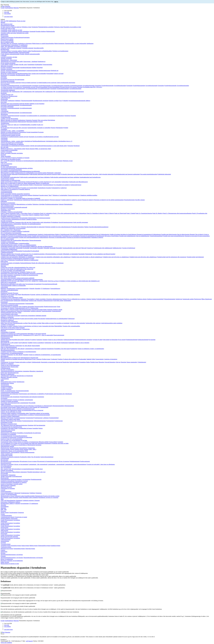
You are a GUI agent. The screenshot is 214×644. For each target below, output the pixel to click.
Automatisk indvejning (48, 326)
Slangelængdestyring (13, 372)
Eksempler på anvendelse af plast (72, 27)
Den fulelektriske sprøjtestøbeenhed (10, 177)
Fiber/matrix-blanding (32, 121)
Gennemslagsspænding (32, 70)
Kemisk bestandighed (32, 132)
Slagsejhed (40, 67)
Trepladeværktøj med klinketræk (195, 257)
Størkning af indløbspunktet (31, 260)
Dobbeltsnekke (25, 300)
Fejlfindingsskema (5, 368)
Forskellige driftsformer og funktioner (10, 216)
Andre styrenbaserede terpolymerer (66, 82)
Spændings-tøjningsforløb (13, 67)
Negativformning (5, 395)
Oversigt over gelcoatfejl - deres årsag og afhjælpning (101, 464)
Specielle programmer (6, 221)
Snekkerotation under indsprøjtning (41, 222)
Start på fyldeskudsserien (102, 234)
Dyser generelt (122, 339)
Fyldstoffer (3, 55)
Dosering (3, 184)
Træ (2, 425)
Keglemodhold (35, 251)
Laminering (43, 348)
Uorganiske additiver (16, 51)
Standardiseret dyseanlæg (44, 187)
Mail (24, 641)
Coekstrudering (63, 294)
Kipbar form (4, 372)
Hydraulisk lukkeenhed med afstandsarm (72, 174)
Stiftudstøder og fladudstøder (70, 254)
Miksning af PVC (18, 335)
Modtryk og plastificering (42, 183)
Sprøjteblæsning (5, 383)
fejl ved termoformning (16, 439)
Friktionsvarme (34, 308)
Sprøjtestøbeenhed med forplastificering (90, 177)
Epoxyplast (4, 102)
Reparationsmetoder (6, 463)
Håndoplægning (5, 448)
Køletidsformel (27, 200)
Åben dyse (3, 187)
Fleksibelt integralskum (33, 472)
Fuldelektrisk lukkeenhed (164, 174)
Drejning (3, 553)
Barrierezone (197, 299)
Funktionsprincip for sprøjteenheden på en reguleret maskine (31, 172)
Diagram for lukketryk (88, 200)
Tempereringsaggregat (73, 195)
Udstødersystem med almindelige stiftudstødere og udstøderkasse (18, 257)
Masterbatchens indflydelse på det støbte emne (13, 284)
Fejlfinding (3, 212)
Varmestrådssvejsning (19, 548)
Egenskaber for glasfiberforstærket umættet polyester (14, 136)
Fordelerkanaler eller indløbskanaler (102, 248)
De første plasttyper (6, 27)
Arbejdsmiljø (4, 138)
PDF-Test (3, 21)
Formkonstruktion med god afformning (23, 405)
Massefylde (4, 73)
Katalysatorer (4, 502)
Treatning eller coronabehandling (9, 243)
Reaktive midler (27, 51)
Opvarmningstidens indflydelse (9, 414)
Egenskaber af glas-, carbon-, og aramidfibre (12, 130)
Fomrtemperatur (38, 418)
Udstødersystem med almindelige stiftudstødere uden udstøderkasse (53, 257)
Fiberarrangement (13, 121)
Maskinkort (4, 209)
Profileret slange (46, 359)
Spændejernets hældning (25, 195)
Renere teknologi (30, 148)
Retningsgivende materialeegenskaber (33, 279)
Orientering (67, 115)
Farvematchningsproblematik (49, 284)
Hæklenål (3, 251)
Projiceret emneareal (55, 200)
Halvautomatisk (23, 218)
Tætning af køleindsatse (57, 263)
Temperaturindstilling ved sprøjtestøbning (11, 279)
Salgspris (61, 204)
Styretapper (12, 362)
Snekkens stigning (142, 299)
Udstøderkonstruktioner (7, 252)
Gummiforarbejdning (6, 515)
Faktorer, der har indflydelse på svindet (11, 411)
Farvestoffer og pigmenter (20, 46)
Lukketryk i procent (76, 200)
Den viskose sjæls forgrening (8, 276)
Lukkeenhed (57, 172)
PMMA (22, 281)
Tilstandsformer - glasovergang (9, 60)
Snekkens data (32, 300)
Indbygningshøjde (74, 362)
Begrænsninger (9, 520)
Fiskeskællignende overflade (20, 323)
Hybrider (65, 127)
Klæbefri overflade (54, 100)
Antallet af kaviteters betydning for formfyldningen (123, 234)
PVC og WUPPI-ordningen (8, 160)
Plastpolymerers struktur (7, 39)
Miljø (2, 499)
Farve (60, 100)
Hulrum (40, 428)
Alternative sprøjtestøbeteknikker (9, 290)
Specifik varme (23, 64)
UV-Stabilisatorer (45, 288)
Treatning (44, 339)
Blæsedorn (101, 362)
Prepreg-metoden (14, 449)
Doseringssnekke (39, 306)
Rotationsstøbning (5, 445)
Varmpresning (31, 448)
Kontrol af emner (5, 439)
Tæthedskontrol (142, 362)
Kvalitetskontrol (10, 374)
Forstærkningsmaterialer (22, 288)
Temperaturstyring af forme (8, 430)
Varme (58, 306)
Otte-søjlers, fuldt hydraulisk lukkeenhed (103, 174)
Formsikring (82, 362)
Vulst (19, 342)
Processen (15, 293)
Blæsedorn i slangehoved (36, 371)
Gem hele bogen (8, 16)
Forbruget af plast (58, 27)
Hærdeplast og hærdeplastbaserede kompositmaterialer (30, 160)
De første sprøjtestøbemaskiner (9, 166)
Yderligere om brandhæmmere (60, 51)
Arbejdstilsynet (28, 141)
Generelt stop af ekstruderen (27, 315)
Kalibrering (24, 342)
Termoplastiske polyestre (28, 87)
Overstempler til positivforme (24, 437)
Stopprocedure (14, 366)
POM (49, 281)
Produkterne (4, 293)
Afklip (93, 359)
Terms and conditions (6, 642)
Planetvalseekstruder (58, 335)
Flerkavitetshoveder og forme (8, 381)
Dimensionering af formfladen (9, 433)
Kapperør (22, 327)
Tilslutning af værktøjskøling (59, 195)
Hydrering (8, 157)
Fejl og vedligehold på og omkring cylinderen (79, 299)
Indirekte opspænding (17, 194)
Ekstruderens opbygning (7, 296)
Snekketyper (179, 299)
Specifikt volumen (140, 200)
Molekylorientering (59, 43)
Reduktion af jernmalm (23, 157)
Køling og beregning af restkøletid (31, 198)
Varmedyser (90, 248)
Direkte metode (5, 512)
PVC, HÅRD (32, 281)
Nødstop (86, 227)
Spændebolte (16, 299)
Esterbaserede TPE (40, 91)
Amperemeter (4, 303)
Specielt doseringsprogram (66, 222)
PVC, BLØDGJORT (41, 281)
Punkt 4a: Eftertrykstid (120, 213)
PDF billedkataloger (11, 21)
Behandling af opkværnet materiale (37, 333)
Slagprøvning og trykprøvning (25, 375)
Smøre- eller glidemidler (7, 46)
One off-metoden (35, 457)
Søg (2, 24)
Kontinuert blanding (16, 479)
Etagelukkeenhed (87, 174)
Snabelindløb (19, 248)
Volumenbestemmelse (169, 299)
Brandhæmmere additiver (7, 503)
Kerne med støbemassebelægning (18, 425)
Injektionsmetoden (5, 452)
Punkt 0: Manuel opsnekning (8, 213)
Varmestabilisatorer (6, 45)
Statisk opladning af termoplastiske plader (18, 413)
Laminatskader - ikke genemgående (38, 464)
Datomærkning (5, 264)
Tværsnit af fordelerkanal (128, 248)
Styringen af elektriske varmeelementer (22, 399)
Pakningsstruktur (14, 272)
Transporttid (8, 476)
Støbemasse (6, 425)
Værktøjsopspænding (6, 191)
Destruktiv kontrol (18, 497)
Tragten (3, 306)
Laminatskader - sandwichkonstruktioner (75, 464)
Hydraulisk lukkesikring (77, 227)
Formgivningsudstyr (6, 491)
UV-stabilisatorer (23, 45)
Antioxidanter (14, 45)
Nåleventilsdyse (5, 189)
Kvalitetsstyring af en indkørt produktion (11, 231)
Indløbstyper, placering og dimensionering (41, 246)
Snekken (94, 299)
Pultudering (4, 457)
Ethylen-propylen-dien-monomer (9, 536)
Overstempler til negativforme (8, 437)
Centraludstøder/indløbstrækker (9, 249)
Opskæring (39, 339)
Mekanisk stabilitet (44, 442)
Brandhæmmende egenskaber (40, 100)
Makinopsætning (5, 485)
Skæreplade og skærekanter (48, 362)
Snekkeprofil (29, 181)
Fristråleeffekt (4, 248)
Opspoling (9, 351)
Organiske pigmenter (15, 48)
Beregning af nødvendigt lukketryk (40, 200)
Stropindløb (53, 248)
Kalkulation (4, 201)
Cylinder (20, 297)
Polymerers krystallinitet (7, 40)
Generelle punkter (17, 484)
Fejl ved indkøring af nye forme (9, 443)
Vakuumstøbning (15, 452)
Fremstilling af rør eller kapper (62, 348)
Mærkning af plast (68, 160)
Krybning (3, 67)
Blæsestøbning (55, 294)
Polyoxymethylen (17, 87)
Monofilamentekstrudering (8, 350)
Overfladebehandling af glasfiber (28, 124)
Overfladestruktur (5, 272)
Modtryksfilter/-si (5, 309)
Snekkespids (17, 300)
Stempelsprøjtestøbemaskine (8, 168)
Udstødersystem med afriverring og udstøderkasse (116, 257)
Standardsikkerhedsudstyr (7, 225)
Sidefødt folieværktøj (6, 339)
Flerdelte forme (94, 362)
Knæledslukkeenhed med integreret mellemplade (127, 174)
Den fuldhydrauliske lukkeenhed (9, 174)
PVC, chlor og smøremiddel (45, 335)
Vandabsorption (11, 73)
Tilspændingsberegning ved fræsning (33, 557)
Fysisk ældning (5, 64)
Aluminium (31, 425)
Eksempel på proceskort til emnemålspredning (78, 237)
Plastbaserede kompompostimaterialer (10, 133)
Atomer (10, 31)
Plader (19, 294)
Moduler (3, 22)
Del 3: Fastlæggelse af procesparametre (11, 233)
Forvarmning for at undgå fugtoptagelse (16, 333)
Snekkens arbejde (57, 309)
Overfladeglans (11, 260)
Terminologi (35, 27)
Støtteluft (89, 359)
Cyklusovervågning (6, 219)
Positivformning (15, 392)
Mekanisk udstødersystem (7, 254)
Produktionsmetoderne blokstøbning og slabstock (14, 482)
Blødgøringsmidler (13, 52)
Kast (5, 260)
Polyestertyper (4, 96)
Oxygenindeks (12, 75)
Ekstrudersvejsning (16, 545)
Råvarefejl (9, 487)
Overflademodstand (20, 70)
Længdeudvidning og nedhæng (25, 414)
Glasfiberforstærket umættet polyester (10, 135)
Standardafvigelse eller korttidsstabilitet (11, 240)
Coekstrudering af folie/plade (32, 348)
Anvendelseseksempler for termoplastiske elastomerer (70, 91)
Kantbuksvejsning (55, 545)
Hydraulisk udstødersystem (22, 254)
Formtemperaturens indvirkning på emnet (23, 258)
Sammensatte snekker (188, 299)
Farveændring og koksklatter (61, 323)
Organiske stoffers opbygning (8, 33)
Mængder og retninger (11, 120)
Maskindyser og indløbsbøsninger (9, 186)
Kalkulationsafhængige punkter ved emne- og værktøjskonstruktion (18, 245)
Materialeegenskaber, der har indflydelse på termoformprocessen (18, 408)
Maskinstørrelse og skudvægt (8, 204)
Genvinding (9, 151)
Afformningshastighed (58, 405)
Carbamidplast (4, 111)
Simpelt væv (4, 124)
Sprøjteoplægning (14, 448)
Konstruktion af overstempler (8, 434)
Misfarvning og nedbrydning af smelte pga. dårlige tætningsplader (18, 183)
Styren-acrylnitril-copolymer (28, 82)
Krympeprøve (18, 329)
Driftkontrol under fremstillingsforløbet (24, 496)
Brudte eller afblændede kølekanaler (41, 263)
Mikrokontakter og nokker (8, 172)
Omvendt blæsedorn (110, 362)
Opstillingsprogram (6, 218)
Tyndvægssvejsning (6, 547)
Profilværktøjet (5, 345)
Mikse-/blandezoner (206, 299)
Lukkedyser (63, 187)
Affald (49, 148)
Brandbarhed (4, 75)
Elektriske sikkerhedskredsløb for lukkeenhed (33, 227)
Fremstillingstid (19, 260)
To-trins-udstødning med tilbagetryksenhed (104, 254)
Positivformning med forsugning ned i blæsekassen (58, 393)
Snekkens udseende (36, 311)
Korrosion (41, 132)
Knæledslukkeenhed (23, 174)
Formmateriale (4, 362)
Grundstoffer (4, 31)
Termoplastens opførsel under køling (10, 419)
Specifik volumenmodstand (8, 70)
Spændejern (26, 194)
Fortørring (24, 306)
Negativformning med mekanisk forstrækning (32, 396)
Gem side (6, 12)
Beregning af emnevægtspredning (9, 237)
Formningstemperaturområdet (42, 414)
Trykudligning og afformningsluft (43, 405)
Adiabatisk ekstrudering (73, 294)
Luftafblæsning (5, 222)
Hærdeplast (4, 93)
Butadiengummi (5, 524)
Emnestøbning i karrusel (21, 481)
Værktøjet (3, 351)
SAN (15, 281)
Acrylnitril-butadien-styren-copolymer (46, 82)
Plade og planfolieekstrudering (9, 347)
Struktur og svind (30, 272)
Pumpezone (20, 311)
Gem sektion (7, 13)
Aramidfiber (4, 129)
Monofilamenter (25, 294)
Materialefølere (58, 326)
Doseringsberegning (129, 200)
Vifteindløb (46, 248)
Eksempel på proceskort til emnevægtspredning (197, 236)
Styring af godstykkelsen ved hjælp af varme (30, 326)
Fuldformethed (15, 416)
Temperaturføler (29, 303)
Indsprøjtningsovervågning (18, 219)
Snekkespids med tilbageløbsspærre (78, 181)
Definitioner (19, 500)
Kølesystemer (4, 261)
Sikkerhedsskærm (25, 357)
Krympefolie (152, 339)
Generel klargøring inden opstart (9, 314)
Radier (16, 428)
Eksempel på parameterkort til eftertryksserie (19, 236)
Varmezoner (23, 299)
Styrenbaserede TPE (6, 91)
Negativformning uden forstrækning (10, 396)
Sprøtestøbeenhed (5, 175)
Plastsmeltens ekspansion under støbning (11, 273)
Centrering (15, 326)
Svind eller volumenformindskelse (17, 267)
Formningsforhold (5, 392)
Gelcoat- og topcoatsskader (21, 464)
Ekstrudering (4, 291)
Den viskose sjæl (30, 267)
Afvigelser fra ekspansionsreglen (29, 275)
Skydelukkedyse (13, 189)
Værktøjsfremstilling (23, 243)
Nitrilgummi (4, 521)
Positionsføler (82, 359)
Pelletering (3, 294)
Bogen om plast (21, 21)
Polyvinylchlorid (5, 84)
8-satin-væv (40, 124)
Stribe (2, 380)
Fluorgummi (4, 533)
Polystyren (3, 82)
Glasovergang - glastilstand (30, 61)
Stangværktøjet (36, 345)
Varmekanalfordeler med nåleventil (71, 248)
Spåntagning (4, 551)
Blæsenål (3, 374)
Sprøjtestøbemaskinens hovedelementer (29, 171)
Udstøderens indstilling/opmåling (88, 195)
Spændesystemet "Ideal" (45, 195)
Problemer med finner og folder (60, 443)
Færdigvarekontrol (85, 461)
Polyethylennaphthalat (41, 87)
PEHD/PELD (4, 281)
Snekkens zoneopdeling (130, 299)
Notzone (64, 299)
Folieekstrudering (5, 338)
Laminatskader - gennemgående (56, 464)
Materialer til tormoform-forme (9, 424)
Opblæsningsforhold (68, 339)
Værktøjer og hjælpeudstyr (8, 242)
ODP (2, 500)
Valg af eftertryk (199, 234)
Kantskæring (73, 348)
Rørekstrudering (5, 341)
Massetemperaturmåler (25, 309)
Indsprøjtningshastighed (89, 234)
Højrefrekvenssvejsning (7, 548)
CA (25, 281)
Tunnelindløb (11, 248)
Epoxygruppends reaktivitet (17, 103)
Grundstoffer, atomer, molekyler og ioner (11, 30)
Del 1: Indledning (5, 230)
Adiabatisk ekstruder (40, 315)
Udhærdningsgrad (5, 97)
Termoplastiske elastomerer (8, 90)
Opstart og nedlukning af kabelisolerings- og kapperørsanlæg (45, 354)
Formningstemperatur (19, 418)
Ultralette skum (39, 469)
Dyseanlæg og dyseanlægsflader (28, 187)
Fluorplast (79, 87)
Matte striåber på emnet (48, 323)
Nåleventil (84, 248)
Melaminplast (4, 114)
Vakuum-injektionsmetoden (27, 452)
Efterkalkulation (68, 204)
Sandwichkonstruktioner (46, 457)
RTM (26, 451)
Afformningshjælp (69, 405)
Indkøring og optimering (7, 317)
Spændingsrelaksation (26, 67)
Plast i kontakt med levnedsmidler (37, 73)
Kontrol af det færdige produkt (51, 496)
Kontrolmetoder (5, 458)
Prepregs (53, 127)
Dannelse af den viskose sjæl (8, 269)
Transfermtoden (13, 512)
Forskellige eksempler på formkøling (10, 263)
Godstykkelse (12, 375)
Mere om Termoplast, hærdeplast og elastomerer (19, 43)
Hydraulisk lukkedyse (24, 189)
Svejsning (95, 339)
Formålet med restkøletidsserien (127, 236)
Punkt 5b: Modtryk (157, 213)
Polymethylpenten (19, 79)
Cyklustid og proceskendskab (14, 212)
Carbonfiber (4, 126)
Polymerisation (5, 36)
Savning (7, 562)
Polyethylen (4, 79)
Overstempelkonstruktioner (20, 436)
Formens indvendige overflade (23, 362)
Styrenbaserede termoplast (7, 81)
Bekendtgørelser (11, 500)
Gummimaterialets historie (7, 517)
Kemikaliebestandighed (22, 73)
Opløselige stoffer (5, 48)
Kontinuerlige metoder (7, 455)
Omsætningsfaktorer (48, 184)
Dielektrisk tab (54, 70)
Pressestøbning (23, 448)
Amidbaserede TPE (50, 91)
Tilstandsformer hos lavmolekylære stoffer (12, 61)
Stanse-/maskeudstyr (132, 362)
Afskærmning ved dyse (14, 227)
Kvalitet (10, 318)
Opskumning (12, 475)
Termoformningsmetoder (22, 390)
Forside (3, 7)
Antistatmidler (4, 52)
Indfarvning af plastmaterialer (8, 282)
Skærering (123, 362)
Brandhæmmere (5, 49)
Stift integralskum (16, 469)
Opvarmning (4, 398)
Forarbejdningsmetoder (13, 85)
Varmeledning (31, 64)
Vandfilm (30, 342)
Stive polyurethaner (6, 467)
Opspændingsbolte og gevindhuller (10, 195)
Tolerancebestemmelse (35, 240)
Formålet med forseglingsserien (40, 236)
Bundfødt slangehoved (18, 359)
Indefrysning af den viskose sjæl (24, 269)
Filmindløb (40, 248)
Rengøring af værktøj (6, 326)
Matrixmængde (22, 121)
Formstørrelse (4, 428)
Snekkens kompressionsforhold (155, 299)
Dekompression (38, 184)
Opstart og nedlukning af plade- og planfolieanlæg (90, 348)
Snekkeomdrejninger (75, 184)
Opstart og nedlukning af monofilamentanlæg (24, 351)
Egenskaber (4, 85)
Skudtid (3, 476)
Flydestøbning (54, 222)
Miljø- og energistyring (41, 148)
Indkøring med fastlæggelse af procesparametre (13, 228)
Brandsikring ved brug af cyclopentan (48, 497)
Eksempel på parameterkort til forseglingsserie (92, 236)
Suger (20, 306)
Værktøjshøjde (11, 209)
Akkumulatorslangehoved (7, 371)
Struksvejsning (25, 545)
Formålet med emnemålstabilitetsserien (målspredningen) (34, 237)
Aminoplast (4, 109)
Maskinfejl (3, 487)
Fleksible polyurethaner (7, 470)
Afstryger (118, 362)
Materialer (16, 7)
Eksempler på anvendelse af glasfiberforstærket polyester (44, 136)
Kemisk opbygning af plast (8, 28)
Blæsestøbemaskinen (6, 357)
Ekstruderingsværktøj (37, 309)
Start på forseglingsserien (55, 236)
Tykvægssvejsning (5, 544)
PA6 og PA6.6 (55, 281)
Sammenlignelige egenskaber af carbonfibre (38, 127)
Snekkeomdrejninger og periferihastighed (56, 318)
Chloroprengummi (5, 539)
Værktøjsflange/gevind (7, 299)
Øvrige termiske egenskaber (8, 63)
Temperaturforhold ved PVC (22, 308)
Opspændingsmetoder (6, 192)
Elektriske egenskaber (6, 69)
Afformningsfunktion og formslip (54, 254)
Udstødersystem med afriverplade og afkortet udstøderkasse (86, 257)
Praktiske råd (36, 407)
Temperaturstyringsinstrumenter (16, 303)
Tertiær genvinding (6, 156)
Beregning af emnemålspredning (57, 237)
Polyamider (9, 87)
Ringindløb (59, 248)
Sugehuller (35, 428)
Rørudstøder (81, 254)
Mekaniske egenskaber (7, 66)
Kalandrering (50, 348)
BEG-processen (23, 127)
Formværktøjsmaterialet (7, 493)
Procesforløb (32, 402)
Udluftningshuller (36, 362)
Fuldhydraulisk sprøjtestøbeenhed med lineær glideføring (35, 177)
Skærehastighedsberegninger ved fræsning (12, 557)
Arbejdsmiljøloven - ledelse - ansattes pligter (12, 141)
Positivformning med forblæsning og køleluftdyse (32, 393)
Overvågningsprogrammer (43, 218)
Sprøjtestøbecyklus (6, 210)
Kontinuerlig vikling (25, 457)
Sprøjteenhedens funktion (7, 178)
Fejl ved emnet (4, 440)
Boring (2, 559)
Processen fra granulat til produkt (9, 305)
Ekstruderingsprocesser (7, 336)
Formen (3, 360)
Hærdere (27, 103)
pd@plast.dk (29, 641)
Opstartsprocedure (5, 366)
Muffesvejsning (34, 545)
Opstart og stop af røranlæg (82, 342)
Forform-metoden (5, 449)
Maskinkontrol (39, 496)
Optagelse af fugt (5, 410)
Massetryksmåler (14, 309)
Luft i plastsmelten (56, 181)
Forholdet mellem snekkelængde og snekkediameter (110, 299)
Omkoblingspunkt (65, 234)
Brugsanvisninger (25, 145)
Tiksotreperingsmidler (26, 100)
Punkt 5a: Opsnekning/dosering (144, 213)
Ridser (2, 323)
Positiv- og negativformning (8, 390)
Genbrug (3, 151)
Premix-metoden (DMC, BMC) (28, 449)
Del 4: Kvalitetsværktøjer (7, 239)
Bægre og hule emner (9, 327)
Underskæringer (44, 407)
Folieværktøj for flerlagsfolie (110, 339)
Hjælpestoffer (4, 99)
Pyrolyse (3, 157)
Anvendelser (16, 520)
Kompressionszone (11, 311)
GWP (5, 500)
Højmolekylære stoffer (23, 33)
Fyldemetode (16, 493)
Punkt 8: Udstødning (34, 215)
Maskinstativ (50, 172)
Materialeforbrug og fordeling (24, 204)
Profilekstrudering (5, 344)
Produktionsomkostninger (52, 204)
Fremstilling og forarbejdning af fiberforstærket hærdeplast (26, 445)
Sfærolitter (3, 43)
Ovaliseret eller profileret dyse (71, 359)
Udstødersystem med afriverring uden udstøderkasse (143, 257)
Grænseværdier (5, 144)
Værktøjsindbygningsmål (20, 207)
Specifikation (4, 318)
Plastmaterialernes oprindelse (46, 27)
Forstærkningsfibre (6, 117)
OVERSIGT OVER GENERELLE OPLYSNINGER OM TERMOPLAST (79, 281)
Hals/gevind (59, 362)
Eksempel (3, 154)
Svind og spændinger (38, 342)
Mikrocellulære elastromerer (19, 472)
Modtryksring (28, 359)
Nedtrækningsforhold (131, 339)
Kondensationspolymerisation (22, 37)
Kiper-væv (10, 124)
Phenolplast (10, 106)
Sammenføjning (5, 541)
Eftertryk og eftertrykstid (76, 234)
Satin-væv (16, 124)
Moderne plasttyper (16, 27)
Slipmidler (37, 288)
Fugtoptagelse (22, 132)
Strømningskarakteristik (7, 335)
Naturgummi (14, 518)
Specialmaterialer (40, 425)
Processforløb (4, 473)
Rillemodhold (18, 251)
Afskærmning (4, 227)
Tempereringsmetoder (6, 431)
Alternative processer (11, 377)
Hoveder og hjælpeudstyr (7, 369)
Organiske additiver (6, 51)
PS (11, 281)
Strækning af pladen (6, 416)
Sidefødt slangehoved (6, 359)
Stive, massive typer (6, 469)
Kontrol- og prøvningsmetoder (9, 494)
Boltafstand (36, 195)
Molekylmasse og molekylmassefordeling (43, 43)
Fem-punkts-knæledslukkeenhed (148, 174)
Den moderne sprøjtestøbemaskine (10, 171)
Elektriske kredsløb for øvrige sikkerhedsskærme (58, 227)
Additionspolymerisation (7, 37)
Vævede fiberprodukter (12, 118)
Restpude (192, 234)
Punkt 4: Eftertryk (109, 213)
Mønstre (3, 120)
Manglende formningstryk (45, 443)
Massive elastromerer (6, 472)
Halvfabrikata (51, 120)
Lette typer (42, 472)
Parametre (73, 115)
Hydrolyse (14, 157)
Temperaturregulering (6, 258)
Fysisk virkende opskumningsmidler (10, 54)
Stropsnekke (31, 306)
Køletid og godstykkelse (7, 200)
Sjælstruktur (22, 272)
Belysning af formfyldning (112, 236)
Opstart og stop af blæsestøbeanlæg (10, 365)
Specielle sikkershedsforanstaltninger (98, 227)
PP (9, 281)
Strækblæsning (20, 381)
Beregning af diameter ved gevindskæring (12, 560)
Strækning (50, 309)
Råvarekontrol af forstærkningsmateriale (47, 461)
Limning (3, 550)
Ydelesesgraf (71, 318)
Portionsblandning (5, 479)
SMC (5, 509)
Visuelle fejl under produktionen (9, 321)
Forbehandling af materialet (8, 332)
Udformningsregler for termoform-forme (11, 427)
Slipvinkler (11, 428)
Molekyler (14, 31)
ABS (18, 281)
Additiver (17, 502)
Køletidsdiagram (18, 200)
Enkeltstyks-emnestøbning (8, 481)
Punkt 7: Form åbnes (22, 215)
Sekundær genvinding (17, 153)
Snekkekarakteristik (6, 312)
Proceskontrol (41, 318)
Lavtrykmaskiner (26, 479)
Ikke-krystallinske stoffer (7, 42)
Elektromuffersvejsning (44, 545)
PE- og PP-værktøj (13, 342)
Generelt (3, 490)
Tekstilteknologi (5, 123)
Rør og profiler (10, 294)
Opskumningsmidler (24, 52)
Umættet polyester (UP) (7, 94)
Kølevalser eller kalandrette (8, 348)
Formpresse (21, 512)
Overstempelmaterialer (7, 436)
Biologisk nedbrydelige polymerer (54, 160)
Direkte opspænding (6, 194)
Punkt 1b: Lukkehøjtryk (46, 213)
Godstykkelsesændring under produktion (111, 323)
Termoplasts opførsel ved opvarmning (39, 413)
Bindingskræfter (50, 31)
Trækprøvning (26, 329)
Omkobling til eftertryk (97, 237)
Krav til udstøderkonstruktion (37, 254)
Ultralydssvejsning (30, 548)
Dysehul (9, 187)
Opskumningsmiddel (6, 285)
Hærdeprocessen (13, 96)
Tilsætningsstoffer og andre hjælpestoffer (75, 43)
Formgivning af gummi (21, 517)
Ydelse (19, 312)
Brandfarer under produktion (30, 497)
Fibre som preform (42, 120)
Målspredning (25, 240)
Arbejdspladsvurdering (52, 141)
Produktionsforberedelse (7, 207)
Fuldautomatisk (32, 218)
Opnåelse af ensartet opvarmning (9, 401)
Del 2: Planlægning (15, 230)
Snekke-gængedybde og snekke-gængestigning (13, 181)
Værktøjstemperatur (32, 234)
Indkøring (8, 389)
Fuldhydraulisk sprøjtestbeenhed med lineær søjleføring (64, 177)
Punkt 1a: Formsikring (34, 213)
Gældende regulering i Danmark (31, 500)
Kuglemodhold (27, 251)
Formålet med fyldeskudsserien (9, 234)
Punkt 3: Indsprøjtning (80, 213)
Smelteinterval (41, 61)
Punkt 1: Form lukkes (22, 213)
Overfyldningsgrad (17, 476)
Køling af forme (13, 442)
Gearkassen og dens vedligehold (9, 297)
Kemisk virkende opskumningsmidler (30, 54)
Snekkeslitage (65, 181)
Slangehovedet (34, 357)
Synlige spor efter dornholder (77, 323)
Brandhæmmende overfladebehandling (41, 51)
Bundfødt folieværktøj (18, 339)
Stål (35, 425)
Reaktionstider (4, 475)
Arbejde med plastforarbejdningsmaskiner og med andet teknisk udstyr (48, 145)
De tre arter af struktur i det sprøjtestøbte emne (13, 270)
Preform (12, 383)
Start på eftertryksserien (183, 234)
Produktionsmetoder (36, 479)
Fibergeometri (4, 121)
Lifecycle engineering (6, 163)
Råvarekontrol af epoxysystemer (28, 461)
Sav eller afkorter (56, 342)
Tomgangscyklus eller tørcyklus (23, 222)
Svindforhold (25, 231)
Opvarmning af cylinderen (8, 308)
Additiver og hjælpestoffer (19, 285)
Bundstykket (66, 362)
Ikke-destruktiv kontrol (7, 497)
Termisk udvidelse (14, 64)
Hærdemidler (4, 100)
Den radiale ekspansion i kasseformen (11, 275)
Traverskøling (30, 299)
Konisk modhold (10, 251)
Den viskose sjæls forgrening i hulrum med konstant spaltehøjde (17, 278)
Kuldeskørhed (38, 64)
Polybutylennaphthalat (54, 87)
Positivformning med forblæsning (9, 393)
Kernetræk (12, 222)
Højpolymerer (4, 34)
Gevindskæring (9, 559)
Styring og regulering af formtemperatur (27, 442)
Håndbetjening (15, 218)
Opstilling (3, 389)
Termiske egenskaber (6, 58)
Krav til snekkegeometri (7, 300)
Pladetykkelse (10, 418)
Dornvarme (14, 312)
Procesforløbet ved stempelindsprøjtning (11, 169)
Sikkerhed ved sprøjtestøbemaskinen (31, 224)
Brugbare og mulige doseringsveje (42, 181)
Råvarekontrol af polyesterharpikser (10, 461)
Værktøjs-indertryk (66, 200)
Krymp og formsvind (37, 410)
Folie (16, 294)
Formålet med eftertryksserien (169, 234)
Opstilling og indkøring (7, 387)
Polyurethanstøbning (6, 466)
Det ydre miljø (4, 147)
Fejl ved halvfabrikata (14, 440)
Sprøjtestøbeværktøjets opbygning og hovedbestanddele (15, 246)
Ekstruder (10, 293)
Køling (45, 309)
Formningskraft (30, 418)
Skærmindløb (33, 248)
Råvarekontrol (16, 318)
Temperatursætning (46, 311)
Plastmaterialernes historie (7, 25)
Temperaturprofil (56, 311)
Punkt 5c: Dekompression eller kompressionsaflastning (177, 213)
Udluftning (32, 493)
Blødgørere (4, 288)
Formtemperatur (58, 421)
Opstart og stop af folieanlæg (55, 339)
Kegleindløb (26, 248)
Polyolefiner (4, 78)
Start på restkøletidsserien (142, 236)
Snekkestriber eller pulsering (93, 323)
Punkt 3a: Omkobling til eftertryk (95, 213)
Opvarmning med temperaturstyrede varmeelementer (14, 402)
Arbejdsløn (42, 204)
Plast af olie (4, 162)
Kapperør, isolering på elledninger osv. (40, 294)
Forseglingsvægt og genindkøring (71, 236)
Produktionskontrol (75, 461)
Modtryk (31, 184)
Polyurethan (4, 106)
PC (27, 281)
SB (13, 281)
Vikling (3, 454)
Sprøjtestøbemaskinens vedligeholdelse (11, 224)
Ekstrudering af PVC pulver (30, 335)
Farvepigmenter (24, 503)
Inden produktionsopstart (7, 206)
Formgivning (4, 267)
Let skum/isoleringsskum (27, 469)
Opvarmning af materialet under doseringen (17, 184)
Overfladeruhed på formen (25, 428)
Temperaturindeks (47, 64)
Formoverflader (12, 407)
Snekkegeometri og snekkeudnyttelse (10, 180)
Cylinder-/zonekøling (40, 299)
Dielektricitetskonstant (44, 70)
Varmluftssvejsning (6, 545)
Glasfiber (3, 118)
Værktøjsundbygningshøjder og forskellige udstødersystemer (17, 255)
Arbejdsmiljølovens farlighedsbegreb (10, 145)
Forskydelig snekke (58, 300)
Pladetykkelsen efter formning (14, 421)
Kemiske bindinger (41, 31)
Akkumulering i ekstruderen (22, 371)
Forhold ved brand (58, 73)
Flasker (17, 327)
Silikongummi (4, 530)
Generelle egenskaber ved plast (9, 57)
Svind (2, 260)
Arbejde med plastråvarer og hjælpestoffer (12, 142)
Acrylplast (3, 87)
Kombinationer (60, 115)
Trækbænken (47, 342)
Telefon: (35, 641)
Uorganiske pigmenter (27, 48)
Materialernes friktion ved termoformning (21, 410)
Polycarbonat (73, 87)
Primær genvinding (6, 153)
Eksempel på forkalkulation (8, 203)
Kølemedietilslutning (25, 263)
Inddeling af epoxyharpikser (37, 103)
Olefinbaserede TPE (17, 91)
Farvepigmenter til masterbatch (33, 284)
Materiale (3, 421)
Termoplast (4, 76)
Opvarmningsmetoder (6, 399)
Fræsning (3, 556)
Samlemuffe (71, 342)
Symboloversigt (16, 357)
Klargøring (3, 315)
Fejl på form (24, 440)
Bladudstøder (88, 254)
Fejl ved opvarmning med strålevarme (28, 443)
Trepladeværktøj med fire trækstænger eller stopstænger (171, 257)
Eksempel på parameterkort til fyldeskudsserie (149, 234)
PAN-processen (14, 127)
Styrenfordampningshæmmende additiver (79, 100)
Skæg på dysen (8, 323)
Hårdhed (34, 67)
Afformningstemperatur (7, 405)
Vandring (60, 359)
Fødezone (3, 311)
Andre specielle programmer (80, 222)
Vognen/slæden (99, 359)
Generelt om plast (7, 24)
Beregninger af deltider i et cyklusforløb (11, 198)
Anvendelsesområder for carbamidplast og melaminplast (41, 115)
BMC (2, 509)
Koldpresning (4, 451)
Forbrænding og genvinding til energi (10, 159)
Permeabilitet (49, 73)
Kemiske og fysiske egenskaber (9, 72)
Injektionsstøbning (5, 518)
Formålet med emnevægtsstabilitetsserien (173, 236)
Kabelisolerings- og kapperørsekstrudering (12, 353)
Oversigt (40, 121)
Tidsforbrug (35, 204)
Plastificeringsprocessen (50, 306)
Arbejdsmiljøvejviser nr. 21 (65, 141)
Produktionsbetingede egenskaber (83, 339)
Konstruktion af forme (6, 422)
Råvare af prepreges (64, 461)
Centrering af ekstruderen (110, 359)
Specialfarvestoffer (39, 48)
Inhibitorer (18, 100)
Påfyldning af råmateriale (11, 306)
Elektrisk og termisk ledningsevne (9, 132)
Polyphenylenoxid (65, 87)
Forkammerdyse (55, 187)
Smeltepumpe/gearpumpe (7, 329)
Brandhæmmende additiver (23, 75)
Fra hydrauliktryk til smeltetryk (62, 184)
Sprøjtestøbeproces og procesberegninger (11, 197)
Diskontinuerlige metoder (7, 446)
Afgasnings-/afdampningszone (54, 299)
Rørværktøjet (4, 342)
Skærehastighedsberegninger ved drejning (12, 554)
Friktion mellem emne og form (24, 407)
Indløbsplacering (117, 248)
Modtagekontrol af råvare (7, 496)
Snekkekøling (67, 300)
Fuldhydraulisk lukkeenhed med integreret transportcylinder (45, 174)
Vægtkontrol (54, 359)
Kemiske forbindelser (23, 31)
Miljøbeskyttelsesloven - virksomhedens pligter (13, 148)
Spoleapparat (64, 342)
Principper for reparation (7, 464)
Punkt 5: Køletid (130, 213)
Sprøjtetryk (41, 234)
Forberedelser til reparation (8, 488)
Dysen (34, 359)
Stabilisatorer (90, 43)
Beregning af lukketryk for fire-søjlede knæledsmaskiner (109, 200)
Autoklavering (8, 454)
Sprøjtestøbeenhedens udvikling (24, 168)
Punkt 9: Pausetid (44, 215)
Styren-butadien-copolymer (14, 82)
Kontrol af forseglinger (7, 484)
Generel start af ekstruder (13, 315)
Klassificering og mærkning (16, 144)
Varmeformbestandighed (156, 236)
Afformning (8, 404)
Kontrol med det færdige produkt (29, 318)
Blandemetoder (5, 478)
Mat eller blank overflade (34, 323)
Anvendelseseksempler (26, 85)
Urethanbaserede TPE (28, 91)
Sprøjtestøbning (9, 7)
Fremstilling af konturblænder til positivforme (29, 433)
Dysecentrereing (15, 187)
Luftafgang (46, 418)
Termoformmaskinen (6, 386)
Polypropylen (10, 79)
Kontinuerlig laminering (13, 457)
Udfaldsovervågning (31, 219)
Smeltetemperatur (22, 234)
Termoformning (5, 384)
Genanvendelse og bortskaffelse (9, 150)
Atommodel (32, 31)
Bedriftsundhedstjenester (39, 141)
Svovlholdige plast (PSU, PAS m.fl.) (92, 87)
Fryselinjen (33, 339)
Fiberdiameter (59, 127)
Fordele (3, 520)
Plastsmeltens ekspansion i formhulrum (32, 273)
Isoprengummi (4, 527)
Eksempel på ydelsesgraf (7, 320)
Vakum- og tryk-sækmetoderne (16, 451)
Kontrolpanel (4, 302)
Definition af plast (26, 27)
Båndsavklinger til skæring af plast (10, 563)
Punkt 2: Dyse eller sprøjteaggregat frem (63, 213)
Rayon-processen (5, 127)
